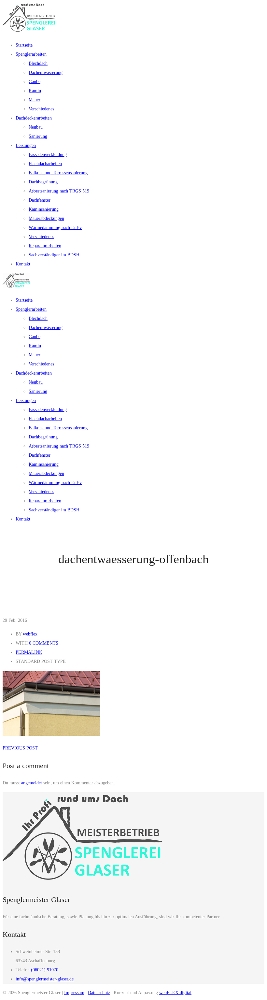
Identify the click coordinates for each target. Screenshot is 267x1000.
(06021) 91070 (44, 969)
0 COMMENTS (43, 643)
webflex (30, 634)
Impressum (74, 992)
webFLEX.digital (175, 992)
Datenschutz (99, 992)
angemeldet (31, 782)
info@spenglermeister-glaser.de (45, 979)
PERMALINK (29, 652)
